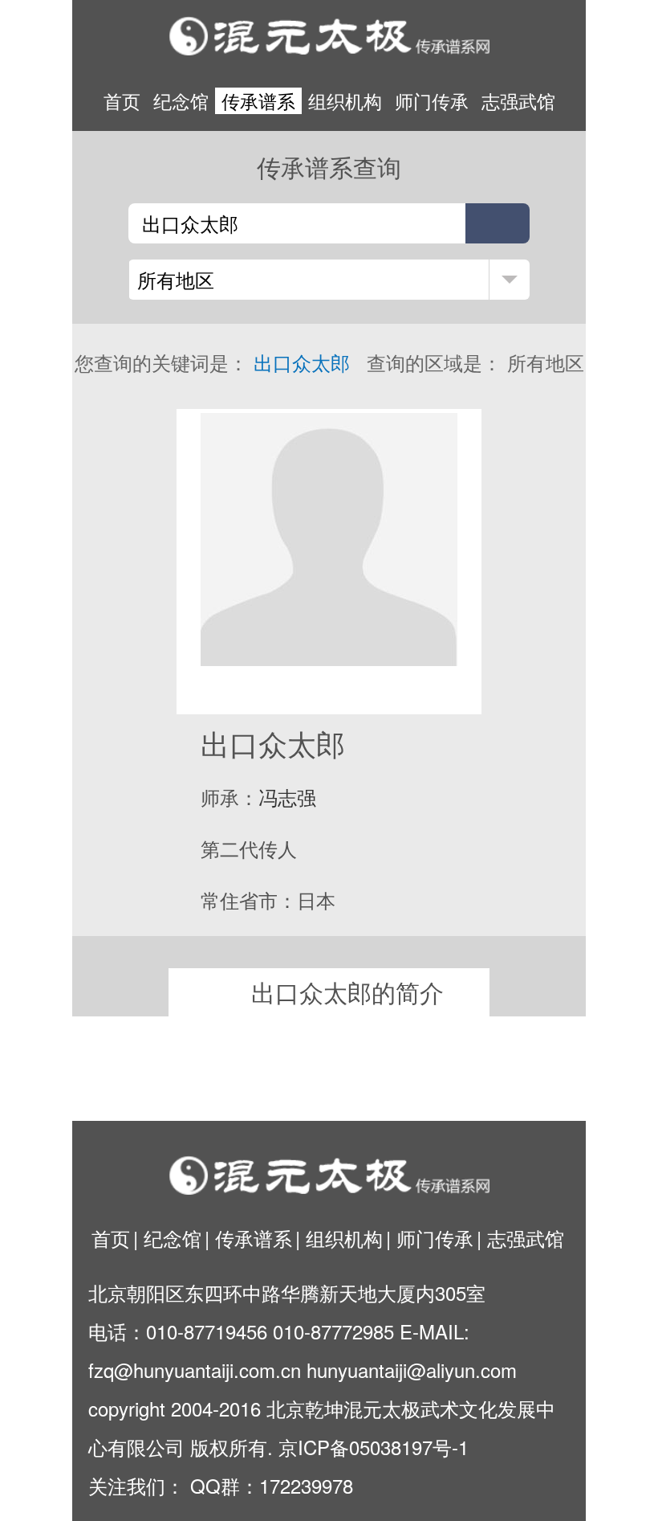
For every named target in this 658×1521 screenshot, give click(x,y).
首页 (122, 101)
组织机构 (345, 101)
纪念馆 (181, 101)
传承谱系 (258, 101)
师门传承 (432, 101)
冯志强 (287, 797)
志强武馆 (518, 101)
